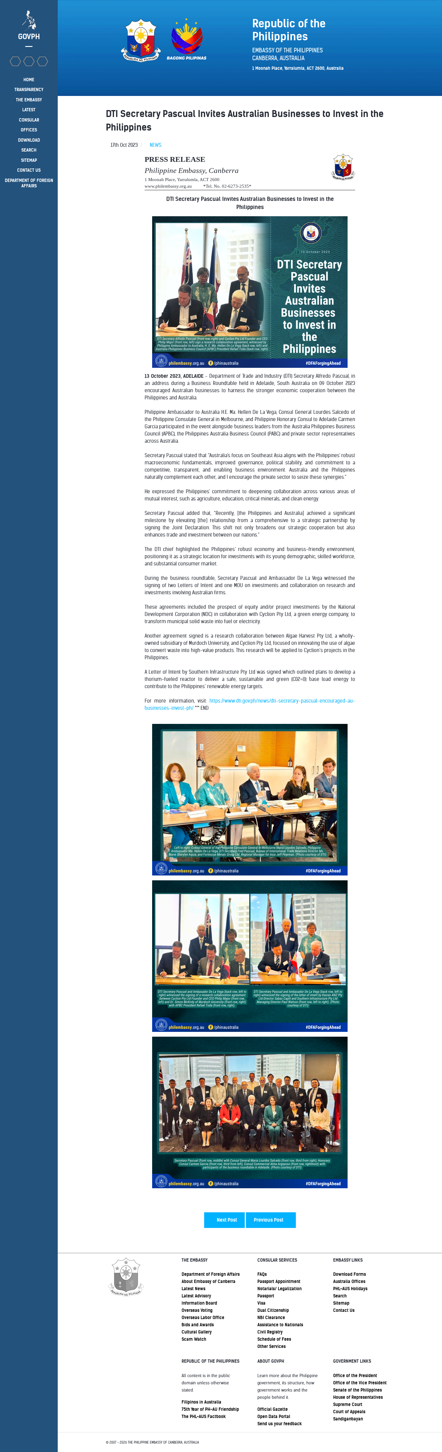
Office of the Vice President (360, 1383)
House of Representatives (358, 1397)
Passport (265, 1296)
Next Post (226, 1220)
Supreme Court (347, 1404)
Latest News (193, 1288)
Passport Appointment (278, 1281)
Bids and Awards (198, 1324)
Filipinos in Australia (201, 1402)
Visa (261, 1303)
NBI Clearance (271, 1317)
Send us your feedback (279, 1423)
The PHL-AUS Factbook (204, 1416)
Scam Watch (194, 1339)
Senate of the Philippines (357, 1390)
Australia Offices (349, 1281)
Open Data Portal (273, 1416)
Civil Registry (270, 1332)
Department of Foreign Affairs (211, 1274)
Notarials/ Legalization (279, 1288)
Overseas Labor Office (203, 1317)
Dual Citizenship (273, 1310)
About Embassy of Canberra (208, 1281)
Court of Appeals (349, 1411)
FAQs (262, 1274)
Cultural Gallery (197, 1332)
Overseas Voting (197, 1310)
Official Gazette (272, 1409)
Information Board (199, 1303)
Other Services (271, 1346)
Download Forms (349, 1274)
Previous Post (269, 1220)
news (155, 145)
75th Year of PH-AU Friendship (210, 1409)
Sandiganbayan (348, 1419)
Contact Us (344, 1310)
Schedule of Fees (274, 1339)
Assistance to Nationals (280, 1324)
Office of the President (355, 1375)
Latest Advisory (196, 1296)
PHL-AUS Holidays (350, 1288)
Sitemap (341, 1303)
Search (340, 1296)
